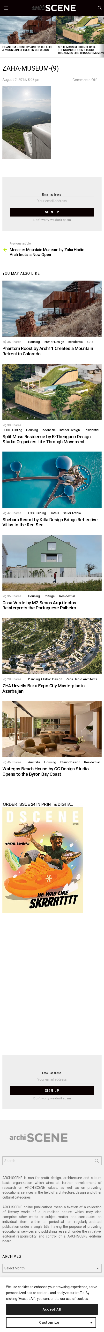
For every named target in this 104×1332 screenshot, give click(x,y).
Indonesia (49, 430)
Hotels (54, 513)
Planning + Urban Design (45, 679)
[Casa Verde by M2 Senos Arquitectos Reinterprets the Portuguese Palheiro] (52, 563)
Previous (2, 36)
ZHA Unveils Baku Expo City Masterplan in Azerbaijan (43, 688)
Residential (75, 342)
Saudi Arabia (72, 513)
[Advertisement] (52, 987)
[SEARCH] (100, 8)
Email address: (52, 194)
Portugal (49, 596)
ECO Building (13, 430)
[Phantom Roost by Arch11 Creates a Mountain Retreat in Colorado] (28, 30)
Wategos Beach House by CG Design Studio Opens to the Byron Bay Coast (45, 771)
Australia (34, 762)
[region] (52, 1304)
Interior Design (54, 342)
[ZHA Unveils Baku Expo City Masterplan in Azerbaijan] (52, 646)
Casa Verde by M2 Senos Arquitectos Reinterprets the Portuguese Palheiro (39, 605)
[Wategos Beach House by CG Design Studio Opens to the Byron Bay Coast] (52, 729)
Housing (34, 342)
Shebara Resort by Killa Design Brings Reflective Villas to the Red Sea (49, 522)
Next (101, 36)
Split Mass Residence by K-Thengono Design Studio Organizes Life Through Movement (46, 439)
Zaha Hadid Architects (81, 679)
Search (97, 1161)
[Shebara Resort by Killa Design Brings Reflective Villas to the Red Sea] (52, 480)
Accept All (52, 1309)
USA (90, 342)
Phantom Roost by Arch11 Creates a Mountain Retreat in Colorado (27, 49)
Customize (49, 1322)
